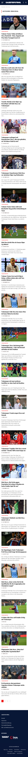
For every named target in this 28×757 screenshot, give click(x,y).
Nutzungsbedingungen (6, 725)
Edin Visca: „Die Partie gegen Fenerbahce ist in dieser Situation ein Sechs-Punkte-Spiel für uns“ (12, 484)
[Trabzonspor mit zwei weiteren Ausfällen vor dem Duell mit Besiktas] (14, 370)
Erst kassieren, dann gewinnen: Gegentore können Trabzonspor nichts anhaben (12, 685)
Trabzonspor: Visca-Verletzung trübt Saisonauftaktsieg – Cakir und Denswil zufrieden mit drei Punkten (13, 347)
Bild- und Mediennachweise (7, 727)
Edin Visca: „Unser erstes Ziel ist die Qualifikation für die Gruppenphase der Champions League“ (13, 584)
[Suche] (26, 2)
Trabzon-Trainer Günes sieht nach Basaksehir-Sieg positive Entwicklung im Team (13, 208)
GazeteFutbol (19, 753)
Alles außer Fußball (11, 753)
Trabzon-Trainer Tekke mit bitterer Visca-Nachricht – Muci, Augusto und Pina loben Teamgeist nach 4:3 (12, 36)
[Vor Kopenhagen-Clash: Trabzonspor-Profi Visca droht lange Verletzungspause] (14, 539)
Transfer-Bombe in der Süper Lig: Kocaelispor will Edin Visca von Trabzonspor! (11, 103)
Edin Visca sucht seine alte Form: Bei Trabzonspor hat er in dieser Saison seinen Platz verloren (12, 70)
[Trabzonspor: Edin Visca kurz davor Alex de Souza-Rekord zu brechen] (14, 301)
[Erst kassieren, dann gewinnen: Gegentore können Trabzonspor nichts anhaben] (14, 672)
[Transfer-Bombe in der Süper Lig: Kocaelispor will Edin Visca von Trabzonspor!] (14, 90)
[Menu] (2, 2)
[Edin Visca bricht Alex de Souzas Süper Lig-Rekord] (14, 231)
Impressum (3, 720)
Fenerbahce (16, 749)
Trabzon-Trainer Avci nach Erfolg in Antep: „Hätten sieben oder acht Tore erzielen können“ (12, 278)
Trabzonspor (10, 751)
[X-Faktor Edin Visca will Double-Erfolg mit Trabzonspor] (14, 606)
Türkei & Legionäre (18, 751)
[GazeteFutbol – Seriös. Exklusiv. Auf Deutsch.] (13, 2)
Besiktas (11, 749)
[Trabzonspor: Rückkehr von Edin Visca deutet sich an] (14, 507)
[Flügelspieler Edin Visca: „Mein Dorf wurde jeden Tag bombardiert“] (14, 638)
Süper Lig (5, 749)
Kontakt (3, 718)
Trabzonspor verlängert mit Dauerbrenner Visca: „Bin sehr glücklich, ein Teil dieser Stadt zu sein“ (13, 139)
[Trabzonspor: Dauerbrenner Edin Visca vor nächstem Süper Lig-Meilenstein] (14, 162)
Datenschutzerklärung (6, 723)
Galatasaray (23, 749)
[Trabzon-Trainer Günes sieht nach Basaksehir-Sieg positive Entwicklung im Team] (14, 195)
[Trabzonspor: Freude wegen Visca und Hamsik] (14, 402)
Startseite (3, 6)
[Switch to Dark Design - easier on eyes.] (23, 2)
